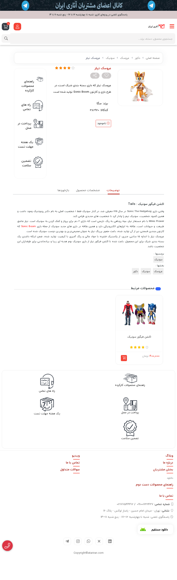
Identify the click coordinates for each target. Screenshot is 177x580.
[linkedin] (110, 541)
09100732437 (153, 504)
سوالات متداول (70, 469)
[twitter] (99, 541)
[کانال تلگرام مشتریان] (88, 5)
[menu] (172, 26)
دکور (137, 58)
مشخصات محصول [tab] (88, 190)
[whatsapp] (88, 541)
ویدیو (76, 455)
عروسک (124, 58)
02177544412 (125, 504)
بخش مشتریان (163, 469)
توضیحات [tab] (113, 190)
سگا (99, 103)
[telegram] (67, 541)
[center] (6, 38)
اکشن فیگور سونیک (139, 337)
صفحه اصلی (153, 58)
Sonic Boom (28, 226)
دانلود (170, 478)
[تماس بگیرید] (7, 545)
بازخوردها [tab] (63, 190)
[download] (155, 529)
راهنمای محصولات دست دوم (154, 484)
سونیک (110, 58)
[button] (124, 358)
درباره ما (168, 462)
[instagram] (78, 541)
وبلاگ (169, 455)
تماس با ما (73, 462)
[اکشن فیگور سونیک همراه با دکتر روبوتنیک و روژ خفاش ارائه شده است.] (139, 313)
